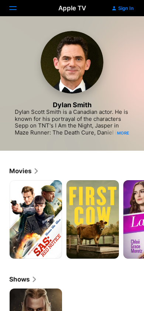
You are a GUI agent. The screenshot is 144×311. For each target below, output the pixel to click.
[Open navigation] (17, 8)
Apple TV (72, 8)
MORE (123, 133)
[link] (24, 171)
